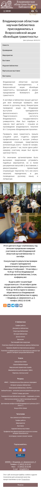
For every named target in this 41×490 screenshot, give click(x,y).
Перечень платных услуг (20, 373)
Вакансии (20, 339)
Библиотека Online (20, 362)
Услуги (20, 358)
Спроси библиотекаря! (20, 364)
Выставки (6, 60)
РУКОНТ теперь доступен (20, 393)
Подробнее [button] (25, 479)
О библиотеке (20, 322)
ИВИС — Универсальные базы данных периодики (20, 382)
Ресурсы (20, 379)
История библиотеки (20, 334)
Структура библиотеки (20, 331)
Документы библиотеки (20, 328)
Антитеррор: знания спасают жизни (20, 436)
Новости (5, 45)
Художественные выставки (20, 428)
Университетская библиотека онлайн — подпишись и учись (20, 396)
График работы (20, 325)
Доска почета (20, 336)
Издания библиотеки (10, 66)
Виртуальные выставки (11, 71)
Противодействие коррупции (20, 342)
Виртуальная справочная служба (20, 367)
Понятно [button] (20, 485)
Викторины (6, 76)
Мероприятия (7, 55)
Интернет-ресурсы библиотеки (20, 385)
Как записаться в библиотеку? (20, 417)
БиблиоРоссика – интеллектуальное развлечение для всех (20, 390)
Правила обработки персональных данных (20, 348)
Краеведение (7, 50)
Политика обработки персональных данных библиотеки (20, 345)
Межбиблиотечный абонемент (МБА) (20, 370)
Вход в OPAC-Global (20, 408)
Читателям (20, 414)
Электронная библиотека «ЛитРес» (20, 388)
